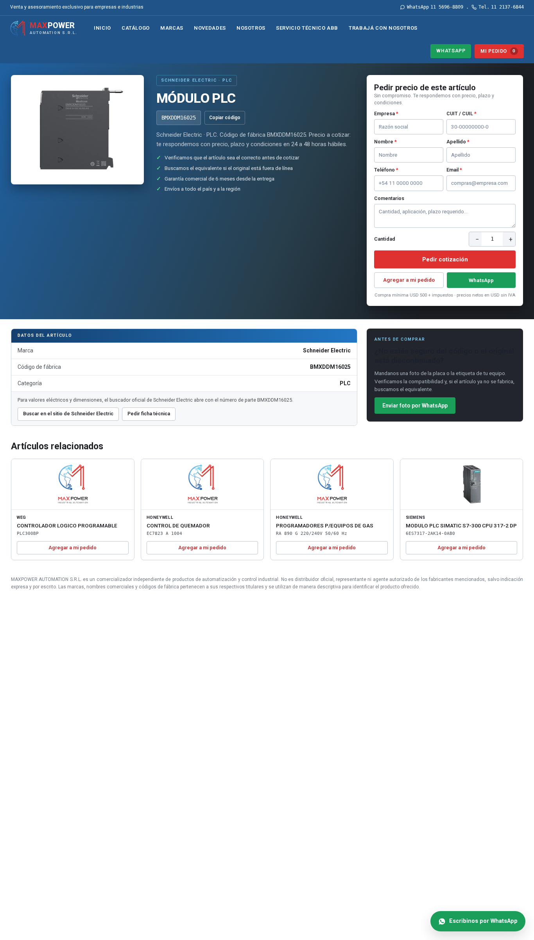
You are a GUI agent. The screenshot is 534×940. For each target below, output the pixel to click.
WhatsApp (450, 51)
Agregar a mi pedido (409, 280)
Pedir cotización (445, 259)
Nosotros (251, 28)
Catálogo (136, 28)
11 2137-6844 (501, 7)
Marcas (171, 28)
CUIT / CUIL (461, 113)
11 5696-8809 (435, 7)
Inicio (102, 28)
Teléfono (386, 170)
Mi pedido (497, 51)
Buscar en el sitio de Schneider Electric (68, 413)
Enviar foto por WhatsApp (415, 405)
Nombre (385, 142)
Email (454, 170)
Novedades (210, 28)
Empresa (386, 113)
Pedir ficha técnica (148, 413)
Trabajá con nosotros (383, 28)
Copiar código (224, 117)
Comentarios (389, 198)
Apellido (457, 142)
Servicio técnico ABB (307, 28)
